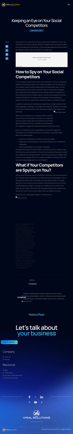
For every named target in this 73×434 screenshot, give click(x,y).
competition (47, 293)
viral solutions (60, 299)
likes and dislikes (34, 296)
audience (25, 293)
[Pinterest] (29, 403)
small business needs (59, 296)
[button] (68, 5)
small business (49, 296)
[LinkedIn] (42, 398)
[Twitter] (36, 398)
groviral (54, 293)
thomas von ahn (51, 299)
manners (41, 296)
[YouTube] (36, 403)
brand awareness (34, 293)
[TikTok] (42, 403)
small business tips (28, 299)
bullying (41, 293)
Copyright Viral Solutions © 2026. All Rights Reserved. (56, 429)
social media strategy (40, 299)
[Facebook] (29, 398)
